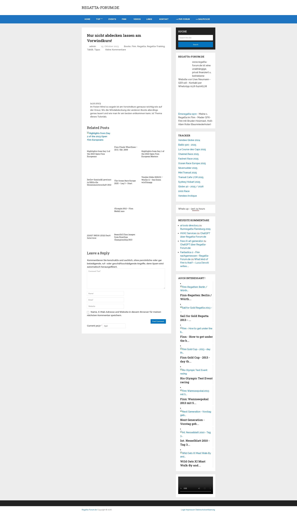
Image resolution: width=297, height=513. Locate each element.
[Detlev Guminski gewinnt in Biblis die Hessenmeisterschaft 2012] (99, 169)
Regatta (141, 46)
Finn (124, 19)
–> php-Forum (183, 19)
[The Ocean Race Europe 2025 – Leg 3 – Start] (126, 169)
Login (183, 510)
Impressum (190, 510)
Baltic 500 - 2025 (187, 144)
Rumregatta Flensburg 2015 (195, 229)
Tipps (97, 49)
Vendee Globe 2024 (189, 140)
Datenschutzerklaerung (205, 510)
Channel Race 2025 (188, 154)
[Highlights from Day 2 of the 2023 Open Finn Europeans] (99, 140)
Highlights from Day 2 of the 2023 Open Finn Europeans (98, 154)
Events (112, 19)
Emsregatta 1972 (187, 114)
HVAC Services (188, 233)
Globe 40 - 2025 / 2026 (190, 186)
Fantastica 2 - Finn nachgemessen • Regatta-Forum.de (194, 256)
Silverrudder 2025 (187, 168)
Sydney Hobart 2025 (189, 181)
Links (149, 19)
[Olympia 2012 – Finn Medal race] (126, 197)
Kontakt (164, 19)
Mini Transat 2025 (187, 172)
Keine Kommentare (115, 49)
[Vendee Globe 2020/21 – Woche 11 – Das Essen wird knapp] (153, 168)
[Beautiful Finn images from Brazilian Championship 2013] (126, 224)
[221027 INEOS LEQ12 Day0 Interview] (99, 224)
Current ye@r (94, 325)
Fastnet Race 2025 (188, 158)
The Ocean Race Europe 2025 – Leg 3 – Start (125, 181)
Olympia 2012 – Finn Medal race (123, 209)
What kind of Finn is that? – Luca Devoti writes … (194, 263)
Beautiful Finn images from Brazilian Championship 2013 (124, 237)
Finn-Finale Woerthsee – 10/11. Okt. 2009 (125, 148)
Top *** (99, 19)
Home (87, 19)
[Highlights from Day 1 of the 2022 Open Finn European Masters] (153, 140)
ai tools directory (189, 225)
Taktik (90, 49)
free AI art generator (191, 241)
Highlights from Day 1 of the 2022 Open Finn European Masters (152, 154)
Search (195, 44)
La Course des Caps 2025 (192, 149)
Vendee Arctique (187, 195)
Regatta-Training (156, 46)
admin (92, 46)
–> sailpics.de (203, 19)
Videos (137, 19)
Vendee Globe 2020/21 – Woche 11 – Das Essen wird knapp (152, 179)
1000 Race (184, 191)
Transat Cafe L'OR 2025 (190, 177)
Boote (127, 46)
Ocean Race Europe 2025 (192, 163)
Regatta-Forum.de (100, 7)
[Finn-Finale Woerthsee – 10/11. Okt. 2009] (126, 138)
